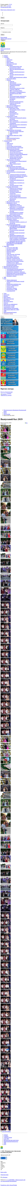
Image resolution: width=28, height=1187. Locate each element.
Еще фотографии (6, 1131)
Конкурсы (12, 200)
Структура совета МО (12, 247)
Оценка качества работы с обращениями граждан (16, 157)
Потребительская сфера (16, 93)
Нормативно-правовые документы (18, 176)
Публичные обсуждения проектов (18, 169)
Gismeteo (8, 393)
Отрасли (9, 80)
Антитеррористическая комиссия (15, 269)
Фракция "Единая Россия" (13, 258)
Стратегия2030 (10, 170)
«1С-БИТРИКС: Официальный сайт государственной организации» (13, 1180)
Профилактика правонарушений (15, 274)
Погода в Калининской (6, 392)
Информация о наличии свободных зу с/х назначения (17, 206)
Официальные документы (13, 159)
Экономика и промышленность (18, 92)
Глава (8, 142)
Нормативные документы (16, 150)
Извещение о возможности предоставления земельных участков (16, 210)
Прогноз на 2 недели (6, 395)
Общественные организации (14, 130)
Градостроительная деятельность (18, 96)
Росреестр (12, 115)
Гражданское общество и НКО (14, 135)
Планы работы (10, 286)
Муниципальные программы (14, 166)
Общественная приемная (13, 149)
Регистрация (4, 37)
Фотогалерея (7, 414)
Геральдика (9, 59)
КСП (5, 278)
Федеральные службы (12, 107)
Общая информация (12, 280)
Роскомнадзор (13, 112)
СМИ (8, 136)
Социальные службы (12, 116)
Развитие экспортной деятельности (15, 103)
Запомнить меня (6, 32)
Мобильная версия (5, 48)
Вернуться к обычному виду (8, 9)
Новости (9, 253)
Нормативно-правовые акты (17, 235)
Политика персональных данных (15, 217)
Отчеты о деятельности (12, 285)
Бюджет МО (10, 165)
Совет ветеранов (14, 132)
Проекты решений (11, 250)
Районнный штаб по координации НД (16, 273)
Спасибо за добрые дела (16, 155)
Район (5, 412)
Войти (2, 17)
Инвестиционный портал (13, 138)
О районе (6, 57)
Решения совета (11, 251)
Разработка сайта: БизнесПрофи (9, 1185)
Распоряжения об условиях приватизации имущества (16, 213)
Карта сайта (4, 1172)
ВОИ (11, 134)
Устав (8, 58)
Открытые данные (11, 139)
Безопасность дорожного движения (16, 272)
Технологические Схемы (16, 185)
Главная (6, 55)
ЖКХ (11, 95)
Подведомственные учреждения (15, 147)
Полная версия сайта (6, 7)
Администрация (8, 140)
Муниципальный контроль (16, 101)
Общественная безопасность (11, 267)
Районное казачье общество (17, 131)
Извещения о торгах (12, 203)
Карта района (10, 62)
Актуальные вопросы (15, 151)
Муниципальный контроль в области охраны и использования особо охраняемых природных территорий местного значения (18, 238)
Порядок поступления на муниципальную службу (16, 188)
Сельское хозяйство (14, 89)
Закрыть (3, 40)
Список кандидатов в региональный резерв (15, 195)
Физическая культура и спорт (17, 88)
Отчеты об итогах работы (16, 153)
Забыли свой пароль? (6, 38)
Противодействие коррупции (11, 266)
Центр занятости (14, 120)
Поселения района (11, 78)
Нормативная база (14, 190)
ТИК (5, 277)
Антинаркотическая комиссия (14, 270)
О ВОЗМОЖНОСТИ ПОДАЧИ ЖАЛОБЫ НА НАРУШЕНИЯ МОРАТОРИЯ (18, 227)
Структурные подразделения (14, 146)
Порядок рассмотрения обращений (18, 154)
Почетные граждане (12, 63)
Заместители (10, 143)
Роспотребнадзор (14, 113)
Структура (9, 145)
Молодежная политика (15, 84)
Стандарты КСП (11, 290)
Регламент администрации (13, 215)
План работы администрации (14, 216)
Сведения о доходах (12, 219)
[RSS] (26, 423)
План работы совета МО (13, 257)
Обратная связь (4, 1174)
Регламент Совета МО (12, 249)
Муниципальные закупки (13, 201)
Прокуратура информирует (13, 105)
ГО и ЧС (12, 100)
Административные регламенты (18, 174)
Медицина (12, 86)
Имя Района (10, 65)
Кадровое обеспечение (12, 186)
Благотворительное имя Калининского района (16, 67)
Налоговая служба (14, 108)
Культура (12, 81)
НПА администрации (15, 163)
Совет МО (6, 246)
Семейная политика (15, 85)
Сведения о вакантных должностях (15, 193)
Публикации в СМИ (12, 289)
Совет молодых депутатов (13, 254)
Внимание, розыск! (11, 276)
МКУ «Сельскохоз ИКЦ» (16, 90)
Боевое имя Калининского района (18, 77)
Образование (13, 82)
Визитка (9, 61)
